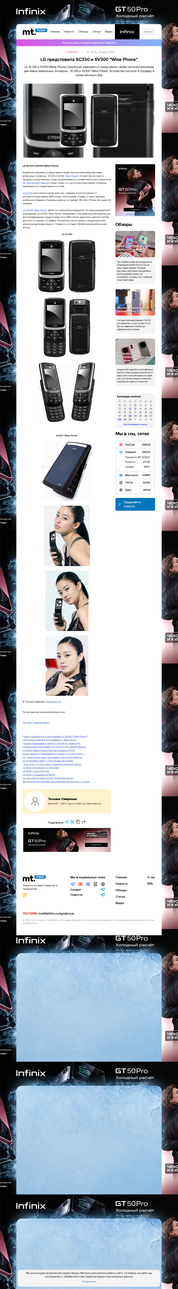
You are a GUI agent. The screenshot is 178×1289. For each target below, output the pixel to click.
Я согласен (89, 1281)
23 (130, 415)
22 (125, 415)
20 (151, 412)
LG (46, 172)
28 (119, 419)
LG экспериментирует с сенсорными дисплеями (48, 760)
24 (135, 415)
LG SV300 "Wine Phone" (35, 210)
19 (146, 412)
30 (130, 419)
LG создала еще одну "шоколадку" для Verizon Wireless (52, 757)
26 (145, 415)
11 (140, 408)
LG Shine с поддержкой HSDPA (39, 774)
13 (151, 408)
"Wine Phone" (71, 176)
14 (120, 412)
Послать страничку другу (36, 722)
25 (140, 415)
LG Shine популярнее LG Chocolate (41, 767)
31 (120, 405)
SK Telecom (29, 183)
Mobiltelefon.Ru (53, 701)
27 (151, 415)
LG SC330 (28, 193)
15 (125, 412)
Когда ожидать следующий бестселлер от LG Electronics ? (54, 753)
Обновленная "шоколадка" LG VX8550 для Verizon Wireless (54, 746)
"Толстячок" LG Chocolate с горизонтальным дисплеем (52, 764)
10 (135, 408)
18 (140, 412)
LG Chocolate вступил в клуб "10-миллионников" (48, 778)
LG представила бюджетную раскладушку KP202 (49, 750)
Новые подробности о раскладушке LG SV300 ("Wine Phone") (55, 736)
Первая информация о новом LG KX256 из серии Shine (51, 743)
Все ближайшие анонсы (135, 424)
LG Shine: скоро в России (36, 771)
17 (135, 412)
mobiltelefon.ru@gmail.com (56, 913)
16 (130, 412)
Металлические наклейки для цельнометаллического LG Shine (56, 781)
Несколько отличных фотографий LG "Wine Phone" (50, 740)
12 (146, 408)
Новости (72, 52)
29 (125, 419)
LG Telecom (43, 183)
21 (120, 415)
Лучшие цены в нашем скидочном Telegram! (89, 42)
